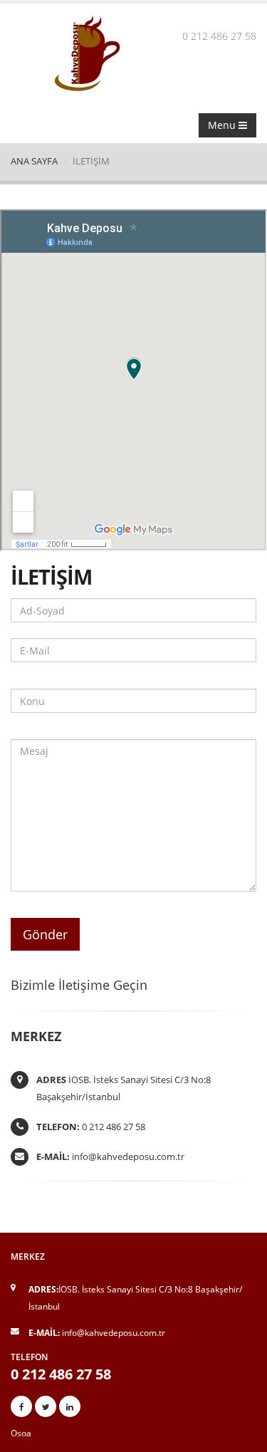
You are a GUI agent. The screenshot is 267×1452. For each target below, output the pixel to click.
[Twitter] (45, 1406)
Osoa (21, 1432)
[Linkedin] (69, 1406)
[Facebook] (21, 1406)
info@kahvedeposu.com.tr (128, 1156)
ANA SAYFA (34, 161)
